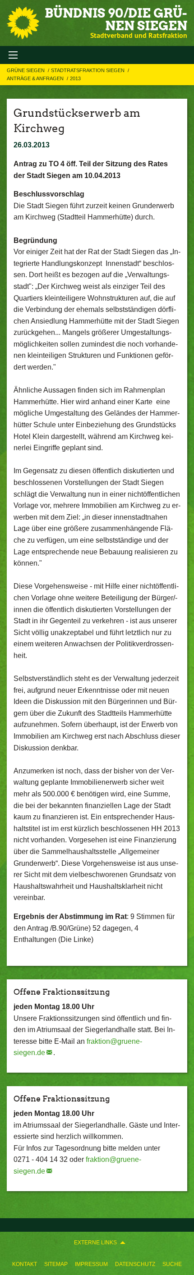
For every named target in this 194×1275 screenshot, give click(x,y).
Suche (172, 1264)
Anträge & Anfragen (36, 78)
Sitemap (56, 1264)
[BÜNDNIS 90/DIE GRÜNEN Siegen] (23, 23)
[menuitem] (24, 1264)
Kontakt (24, 1264)
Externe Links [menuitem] (95, 1242)
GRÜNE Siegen (26, 70)
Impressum (91, 1264)
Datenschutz (135, 1264)
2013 (75, 78)
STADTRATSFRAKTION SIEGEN (88, 70)
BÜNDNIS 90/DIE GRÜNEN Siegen (116, 19)
